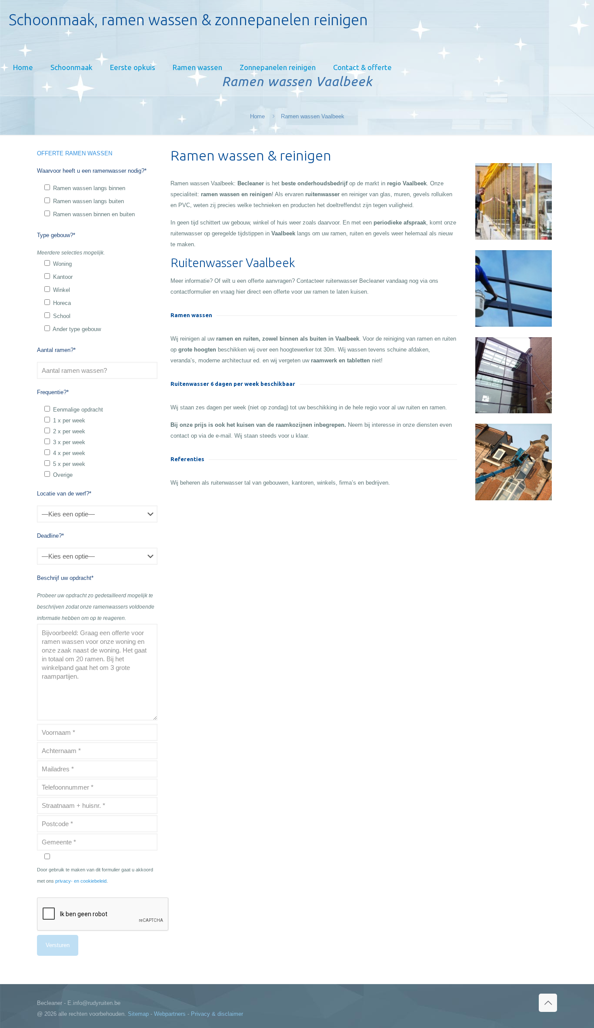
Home (257, 116)
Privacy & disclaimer (217, 1014)
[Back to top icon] (548, 1003)
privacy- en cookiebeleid (81, 881)
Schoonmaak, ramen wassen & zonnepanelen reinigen (188, 19)
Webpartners (170, 1014)
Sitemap (138, 1014)
